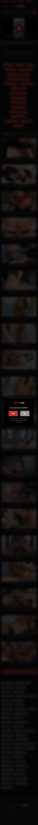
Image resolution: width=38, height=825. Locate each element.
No (25, 413)
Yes (13, 413)
